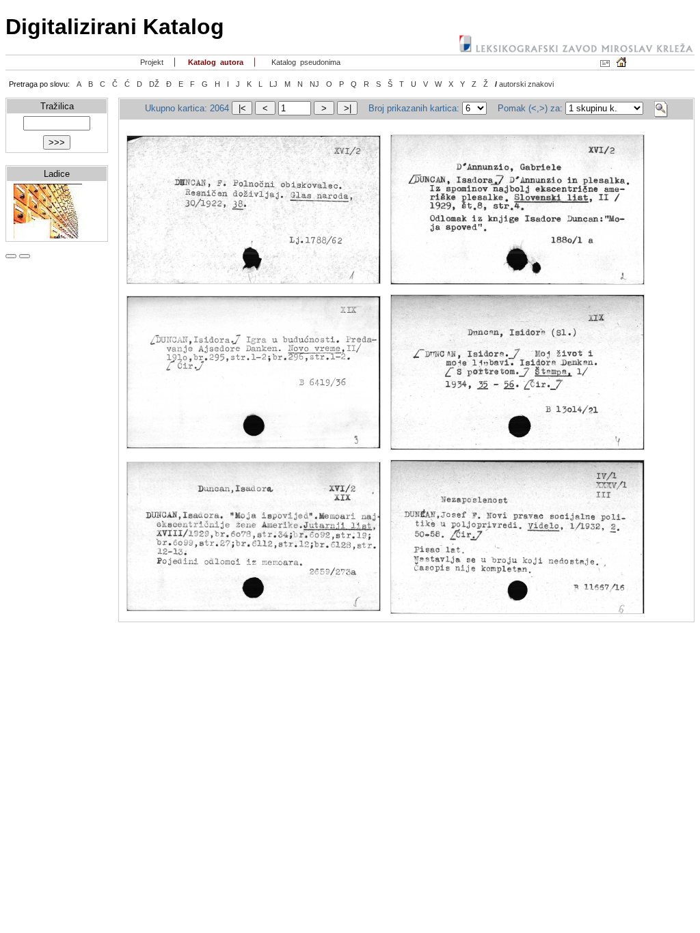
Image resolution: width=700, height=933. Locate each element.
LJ (273, 84)
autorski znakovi (526, 84)
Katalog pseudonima (304, 62)
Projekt (150, 62)
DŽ (154, 84)
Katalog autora (214, 62)
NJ (314, 84)
